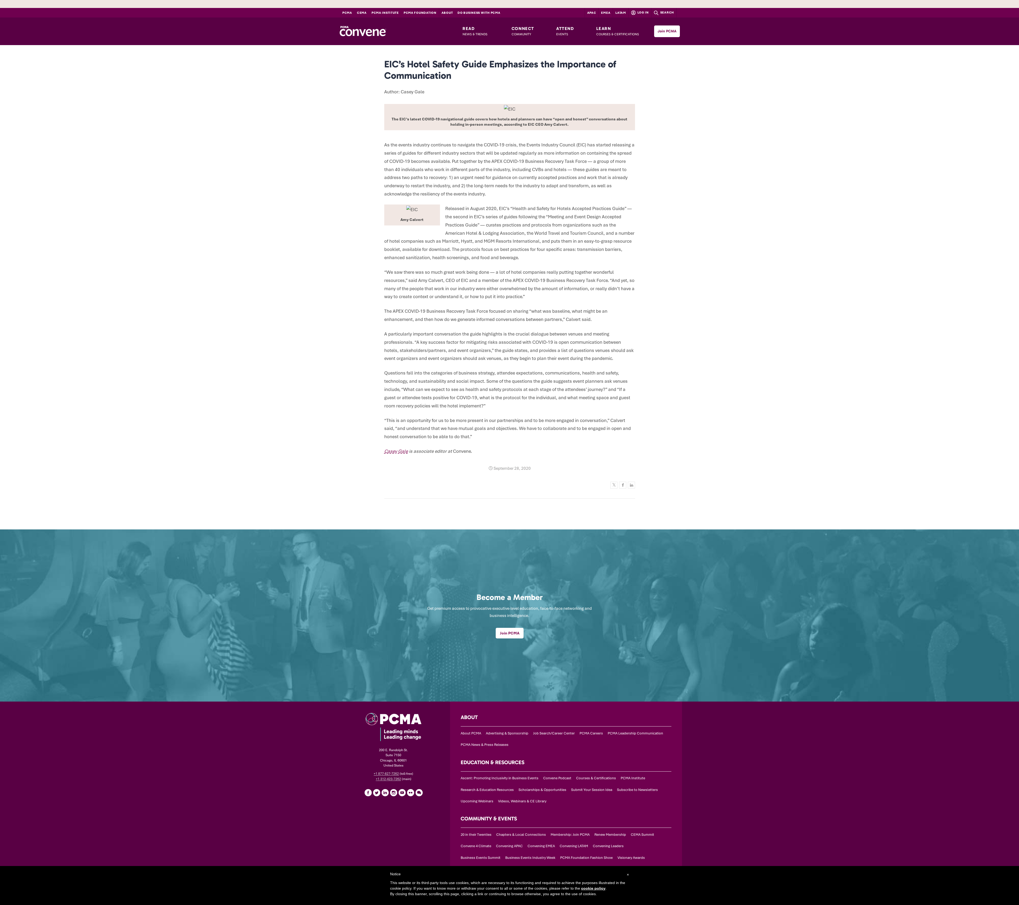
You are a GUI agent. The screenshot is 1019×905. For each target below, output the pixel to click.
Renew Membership (610, 834)
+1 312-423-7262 (388, 779)
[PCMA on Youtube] (402, 792)
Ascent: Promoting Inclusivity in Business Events (499, 778)
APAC (591, 13)
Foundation (420, 13)
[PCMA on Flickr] (410, 792)
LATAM (620, 13)
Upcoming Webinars (477, 801)
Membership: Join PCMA (570, 834)
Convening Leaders (608, 846)
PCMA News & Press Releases (484, 744)
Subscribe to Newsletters (637, 789)
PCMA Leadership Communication (635, 733)
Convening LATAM (574, 846)
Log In (643, 12)
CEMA (362, 13)
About (447, 13)
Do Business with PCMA (478, 13)
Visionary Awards (631, 857)
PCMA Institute (385, 13)
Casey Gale (396, 451)
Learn (617, 31)
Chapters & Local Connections (521, 834)
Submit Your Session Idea (591, 789)
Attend (565, 31)
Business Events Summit (480, 857)
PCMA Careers (591, 733)
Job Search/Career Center (554, 733)
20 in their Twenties (476, 834)
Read (475, 31)
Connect (523, 31)
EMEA (605, 13)
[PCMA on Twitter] (376, 792)
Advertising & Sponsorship (507, 733)
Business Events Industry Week (530, 857)
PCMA (347, 13)
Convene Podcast (557, 778)
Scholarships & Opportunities (542, 789)
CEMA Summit (642, 834)
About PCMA (471, 733)
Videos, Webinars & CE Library (522, 801)
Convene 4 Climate (476, 846)
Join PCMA (667, 31)
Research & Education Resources (487, 789)
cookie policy (593, 888)
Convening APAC (509, 846)
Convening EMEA (541, 846)
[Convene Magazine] (362, 31)
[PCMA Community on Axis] (419, 792)
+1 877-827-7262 (386, 774)
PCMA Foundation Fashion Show (586, 857)
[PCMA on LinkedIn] (385, 792)
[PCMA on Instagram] (393, 792)
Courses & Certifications (596, 778)
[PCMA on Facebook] (368, 792)
